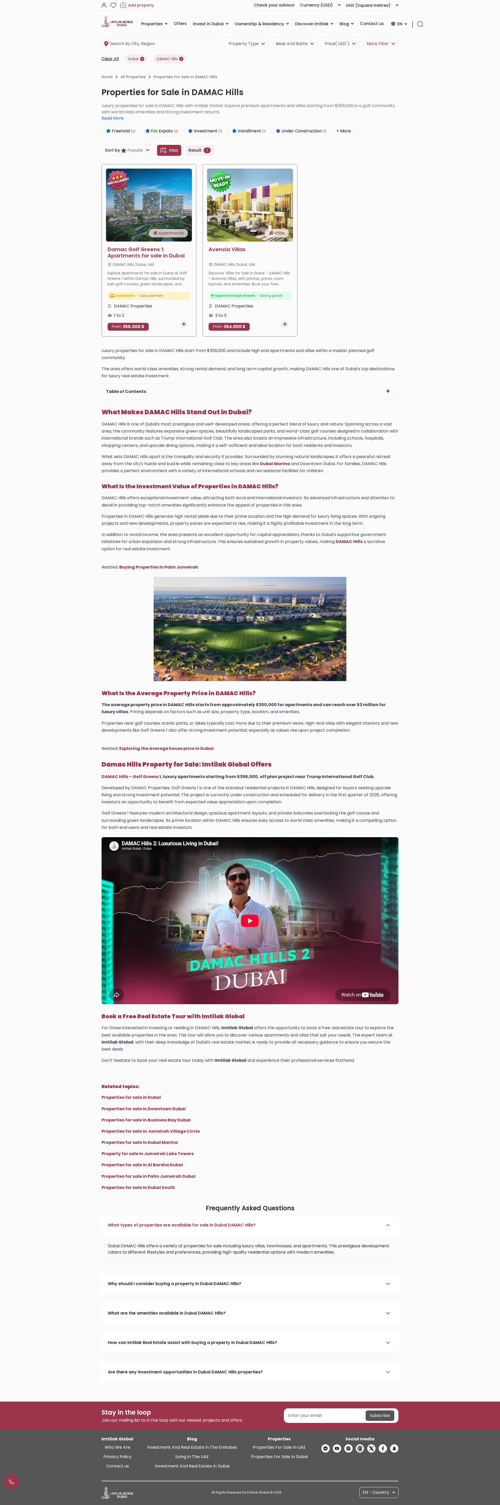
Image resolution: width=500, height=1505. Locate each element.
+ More (343, 131)
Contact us (117, 1466)
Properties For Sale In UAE (279, 1447)
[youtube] (337, 1448)
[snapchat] (394, 1448)
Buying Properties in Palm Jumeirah (158, 567)
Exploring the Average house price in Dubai (166, 748)
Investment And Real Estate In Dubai (192, 1466)
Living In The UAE (192, 1457)
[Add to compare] (184, 324)
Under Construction (303, 131)
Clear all (110, 59)
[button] (250, 1225)
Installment (251, 131)
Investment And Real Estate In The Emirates (192, 1447)
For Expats (164, 131)
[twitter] (371, 1448)
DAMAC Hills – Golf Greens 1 (131, 777)
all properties (133, 76)
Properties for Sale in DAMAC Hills (185, 76)
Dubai (133, 58)
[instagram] (348, 1448)
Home (107, 76)
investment (207, 131)
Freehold (123, 131)
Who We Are (117, 1447)
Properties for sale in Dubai (131, 1097)
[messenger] (325, 1448)
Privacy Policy (117, 1457)
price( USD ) (337, 44)
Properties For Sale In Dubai (279, 1457)
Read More (113, 118)
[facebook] (383, 1448)
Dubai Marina (275, 464)
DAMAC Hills (167, 58)
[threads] (360, 1448)
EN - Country (376, 1492)
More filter (378, 44)
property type (244, 44)
